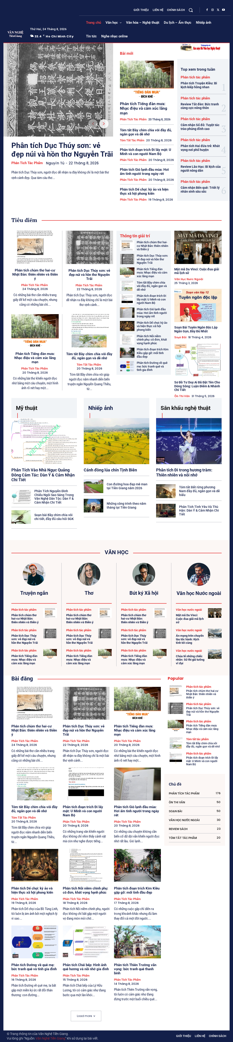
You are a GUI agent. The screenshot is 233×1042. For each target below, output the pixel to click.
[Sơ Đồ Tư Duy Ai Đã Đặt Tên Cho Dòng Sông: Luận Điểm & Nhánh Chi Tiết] (198, 360)
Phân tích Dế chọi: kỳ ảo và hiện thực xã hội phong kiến (144, 191)
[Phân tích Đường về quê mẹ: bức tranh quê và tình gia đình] (127, 366)
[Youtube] (223, 10)
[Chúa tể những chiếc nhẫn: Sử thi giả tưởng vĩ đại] (215, 654)
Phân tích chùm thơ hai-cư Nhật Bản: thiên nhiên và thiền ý (35, 274)
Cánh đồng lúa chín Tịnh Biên (110, 470)
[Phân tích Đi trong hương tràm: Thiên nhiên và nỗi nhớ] (189, 441)
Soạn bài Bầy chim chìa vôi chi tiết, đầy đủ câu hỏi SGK (54, 517)
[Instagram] (212, 10)
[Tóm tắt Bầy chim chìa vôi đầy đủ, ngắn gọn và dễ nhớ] (89, 330)
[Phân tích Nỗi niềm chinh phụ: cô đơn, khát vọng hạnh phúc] (127, 339)
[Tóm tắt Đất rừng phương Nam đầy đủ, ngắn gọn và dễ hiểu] (166, 491)
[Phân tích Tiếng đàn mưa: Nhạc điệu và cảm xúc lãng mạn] (147, 79)
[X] (218, 10)
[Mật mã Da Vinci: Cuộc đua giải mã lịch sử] (198, 247)
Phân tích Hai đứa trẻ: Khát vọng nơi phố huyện (200, 148)
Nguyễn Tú (55, 163)
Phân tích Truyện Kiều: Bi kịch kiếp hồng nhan (199, 85)
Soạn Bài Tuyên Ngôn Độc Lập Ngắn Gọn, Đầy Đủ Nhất (196, 329)
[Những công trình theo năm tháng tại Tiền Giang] (93, 505)
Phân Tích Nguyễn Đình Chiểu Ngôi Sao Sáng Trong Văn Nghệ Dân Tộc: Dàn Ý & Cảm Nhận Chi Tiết (54, 496)
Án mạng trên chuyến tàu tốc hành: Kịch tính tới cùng (190, 639)
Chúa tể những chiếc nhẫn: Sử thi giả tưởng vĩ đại (190, 659)
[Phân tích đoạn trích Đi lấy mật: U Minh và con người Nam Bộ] (127, 299)
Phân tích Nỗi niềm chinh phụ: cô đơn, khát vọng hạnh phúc (152, 339)
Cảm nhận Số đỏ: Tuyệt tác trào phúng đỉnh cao (200, 127)
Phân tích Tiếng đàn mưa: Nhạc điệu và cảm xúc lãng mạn (143, 108)
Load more (84, 1016)
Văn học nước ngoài (188, 279)
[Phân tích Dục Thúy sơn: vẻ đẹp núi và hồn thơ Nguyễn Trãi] (58, 90)
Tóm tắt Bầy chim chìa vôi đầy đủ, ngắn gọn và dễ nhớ (146, 132)
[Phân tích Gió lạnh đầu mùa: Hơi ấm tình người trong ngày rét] (127, 313)
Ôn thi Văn (182, 396)
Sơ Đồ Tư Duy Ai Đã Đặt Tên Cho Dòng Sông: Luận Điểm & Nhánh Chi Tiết (197, 386)
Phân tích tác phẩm (27, 163)
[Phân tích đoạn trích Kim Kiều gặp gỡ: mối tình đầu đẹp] (127, 353)
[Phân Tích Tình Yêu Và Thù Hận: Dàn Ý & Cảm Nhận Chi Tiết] (166, 510)
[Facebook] (207, 10)
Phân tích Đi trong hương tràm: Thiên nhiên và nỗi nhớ (184, 472)
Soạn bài (180, 337)
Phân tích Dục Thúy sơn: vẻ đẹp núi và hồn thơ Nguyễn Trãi (62, 149)
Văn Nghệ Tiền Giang (50, 1038)
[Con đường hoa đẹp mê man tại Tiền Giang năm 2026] (93, 486)
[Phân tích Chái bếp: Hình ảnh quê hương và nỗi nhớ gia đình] (86, 942)
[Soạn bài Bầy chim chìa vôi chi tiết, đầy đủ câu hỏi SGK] (21, 517)
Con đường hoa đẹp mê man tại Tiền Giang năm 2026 (127, 486)
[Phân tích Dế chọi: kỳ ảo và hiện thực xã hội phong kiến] (127, 326)
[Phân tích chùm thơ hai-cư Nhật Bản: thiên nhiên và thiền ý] (35, 247)
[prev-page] (93, 123)
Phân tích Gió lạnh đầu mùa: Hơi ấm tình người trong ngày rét (144, 172)
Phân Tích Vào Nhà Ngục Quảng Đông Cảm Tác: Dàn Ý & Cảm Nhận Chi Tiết (43, 475)
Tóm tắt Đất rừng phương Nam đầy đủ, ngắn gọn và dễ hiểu (199, 491)
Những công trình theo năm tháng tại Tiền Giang (126, 505)
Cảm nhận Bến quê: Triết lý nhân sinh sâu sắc (200, 189)
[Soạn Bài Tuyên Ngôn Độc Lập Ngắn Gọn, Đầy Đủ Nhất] (198, 305)
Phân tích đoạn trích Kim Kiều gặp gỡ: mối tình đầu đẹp (152, 353)
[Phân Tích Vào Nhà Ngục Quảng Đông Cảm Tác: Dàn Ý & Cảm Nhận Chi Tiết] (44, 441)
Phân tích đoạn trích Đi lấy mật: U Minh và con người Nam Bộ (145, 152)
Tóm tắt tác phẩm (132, 140)
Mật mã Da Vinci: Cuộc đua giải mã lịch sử (196, 271)
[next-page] (104, 123)
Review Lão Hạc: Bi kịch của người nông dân (201, 168)
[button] (190, 10)
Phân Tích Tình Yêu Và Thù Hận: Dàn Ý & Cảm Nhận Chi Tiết (199, 510)
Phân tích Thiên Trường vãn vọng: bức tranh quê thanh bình (135, 969)
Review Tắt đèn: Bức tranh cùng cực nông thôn (200, 106)
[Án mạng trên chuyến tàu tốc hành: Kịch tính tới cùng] (215, 633)
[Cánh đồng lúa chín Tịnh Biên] (116, 441)
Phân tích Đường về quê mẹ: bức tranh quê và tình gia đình (152, 366)
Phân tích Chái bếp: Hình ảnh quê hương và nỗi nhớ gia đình (86, 967)
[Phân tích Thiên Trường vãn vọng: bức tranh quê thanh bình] (137, 942)
